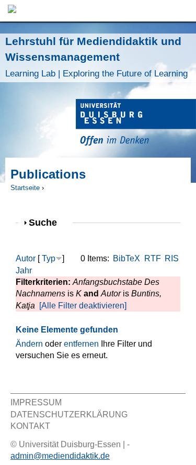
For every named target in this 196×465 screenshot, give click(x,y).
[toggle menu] (183, 11)
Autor (26, 258)
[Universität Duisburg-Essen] (136, 124)
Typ (48, 258)
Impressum (36, 402)
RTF (152, 258)
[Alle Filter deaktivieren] (82, 305)
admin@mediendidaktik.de (60, 455)
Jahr (24, 270)
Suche (47, 222)
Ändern (29, 343)
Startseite (25, 188)
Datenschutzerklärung (69, 414)
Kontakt (30, 426)
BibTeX (126, 258)
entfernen (81, 343)
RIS (172, 258)
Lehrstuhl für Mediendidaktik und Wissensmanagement (96, 57)
